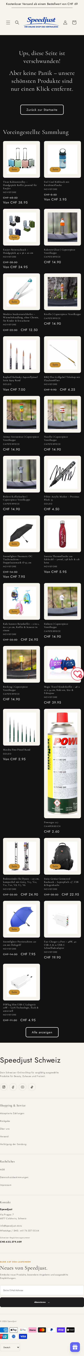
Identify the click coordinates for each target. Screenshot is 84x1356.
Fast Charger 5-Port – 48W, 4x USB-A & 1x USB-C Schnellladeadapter (60, 944)
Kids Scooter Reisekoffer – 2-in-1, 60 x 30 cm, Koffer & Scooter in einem (21, 627)
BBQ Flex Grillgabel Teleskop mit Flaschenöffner (62, 379)
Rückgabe (5, 1121)
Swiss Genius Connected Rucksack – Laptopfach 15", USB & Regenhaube (61, 881)
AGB (2, 1169)
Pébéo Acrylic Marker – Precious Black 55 (61, 498)
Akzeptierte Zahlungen (12, 1113)
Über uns (5, 1128)
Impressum (5, 1185)
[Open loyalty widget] (75, 1347)
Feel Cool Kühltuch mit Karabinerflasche (56, 183)
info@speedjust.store (11, 1225)
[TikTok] (32, 1087)
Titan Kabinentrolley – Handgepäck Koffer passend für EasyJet (20, 185)
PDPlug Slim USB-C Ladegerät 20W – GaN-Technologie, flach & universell (21, 1007)
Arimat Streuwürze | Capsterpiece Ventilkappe (21, 438)
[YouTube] (22, 1087)
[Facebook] (13, 1087)
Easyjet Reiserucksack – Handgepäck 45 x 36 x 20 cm (18, 251)
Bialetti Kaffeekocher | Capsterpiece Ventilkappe (16, 498)
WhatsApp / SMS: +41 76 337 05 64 (19, 1230)
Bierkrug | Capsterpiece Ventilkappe (15, 688)
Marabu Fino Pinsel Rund (16, 749)
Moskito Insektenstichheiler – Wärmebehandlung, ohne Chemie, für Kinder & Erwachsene (21, 317)
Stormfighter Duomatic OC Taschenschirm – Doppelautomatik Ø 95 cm (17, 559)
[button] (8, 22)
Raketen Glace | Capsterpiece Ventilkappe (59, 251)
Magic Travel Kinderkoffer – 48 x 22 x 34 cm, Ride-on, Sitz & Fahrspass (62, 689)
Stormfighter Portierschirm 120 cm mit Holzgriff (19, 943)
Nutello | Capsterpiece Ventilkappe (56, 438)
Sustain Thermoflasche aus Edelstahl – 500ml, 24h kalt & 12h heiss (62, 559)
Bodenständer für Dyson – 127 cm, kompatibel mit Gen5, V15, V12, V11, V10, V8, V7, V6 (21, 881)
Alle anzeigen (42, 1032)
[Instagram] (4, 1087)
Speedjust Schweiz (30, 1060)
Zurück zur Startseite (42, 110)
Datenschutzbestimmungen (14, 1177)
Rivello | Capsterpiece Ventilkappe (62, 314)
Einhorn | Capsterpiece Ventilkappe (56, 625)
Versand (4, 1136)
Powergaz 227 (51, 822)
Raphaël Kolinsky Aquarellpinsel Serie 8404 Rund (20, 379)
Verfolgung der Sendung (13, 1144)
